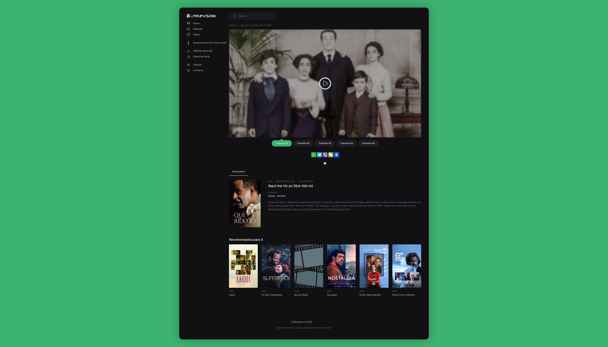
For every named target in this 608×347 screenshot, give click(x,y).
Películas (197, 29)
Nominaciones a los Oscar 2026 (209, 42)
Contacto (198, 70)
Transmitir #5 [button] (368, 143)
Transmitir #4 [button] (346, 143)
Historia (281, 195)
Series (196, 34)
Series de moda (201, 56)
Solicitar (197, 64)
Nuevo (196, 23)
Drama (271, 195)
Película (232, 25)
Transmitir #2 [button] (303, 143)
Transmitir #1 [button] (282, 143)
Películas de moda (202, 50)
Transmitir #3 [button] (324, 143)
